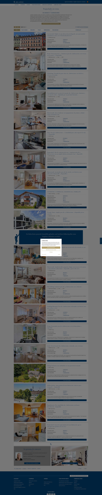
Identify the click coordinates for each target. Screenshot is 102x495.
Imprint (59, 254)
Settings (51, 252)
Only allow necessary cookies (51, 249)
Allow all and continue (51, 247)
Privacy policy (44, 254)
